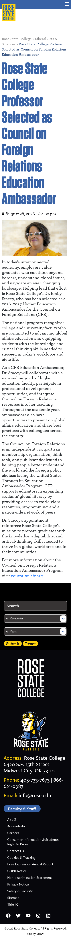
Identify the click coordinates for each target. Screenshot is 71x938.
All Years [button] (11, 631)
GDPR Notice (17, 870)
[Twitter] (18, 915)
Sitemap (13, 897)
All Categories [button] (14, 618)
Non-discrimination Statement (29, 877)
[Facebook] (8, 915)
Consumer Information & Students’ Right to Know (33, 841)
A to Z (11, 819)
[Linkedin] (48, 915)
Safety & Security (20, 890)
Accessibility (16, 826)
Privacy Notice (18, 884)
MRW (40, 933)
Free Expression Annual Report (30, 864)
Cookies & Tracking (21, 857)
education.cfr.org (27, 575)
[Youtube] (28, 915)
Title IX (12, 904)
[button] (67, 4)
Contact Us (15, 850)
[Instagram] (38, 915)
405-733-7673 (35, 779)
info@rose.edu (35, 795)
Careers (13, 832)
